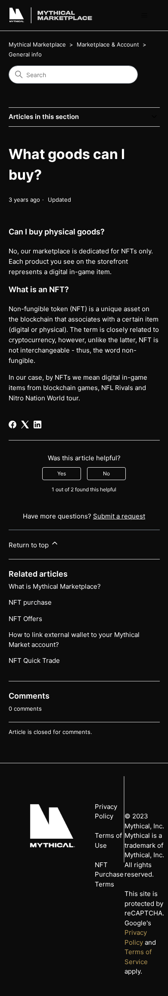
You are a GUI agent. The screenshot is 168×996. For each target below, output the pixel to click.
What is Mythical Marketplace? (55, 586)
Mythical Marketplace (37, 44)
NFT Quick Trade (34, 660)
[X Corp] (25, 424)
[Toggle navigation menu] (144, 15)
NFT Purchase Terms (109, 874)
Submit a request (119, 516)
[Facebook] (12, 424)
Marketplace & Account (109, 44)
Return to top (29, 545)
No (106, 473)
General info (25, 54)
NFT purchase (30, 602)
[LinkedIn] (37, 424)
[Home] (17, 15)
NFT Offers (25, 619)
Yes (61, 473)
